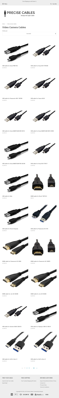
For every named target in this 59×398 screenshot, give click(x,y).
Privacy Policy (43, 385)
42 (34, 368)
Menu (5, 4)
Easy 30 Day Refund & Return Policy (48, 381)
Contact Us (42, 383)
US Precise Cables (29, 391)
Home (3, 23)
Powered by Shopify (38, 391)
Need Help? (5, 383)
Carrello (54, 4)
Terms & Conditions (44, 387)
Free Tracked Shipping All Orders (28, 381)
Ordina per (4, 31)
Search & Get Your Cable (7, 381)
